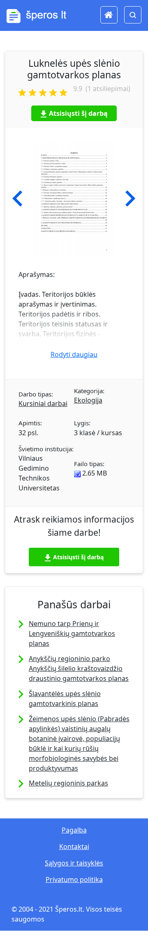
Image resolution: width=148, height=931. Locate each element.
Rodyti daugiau (74, 354)
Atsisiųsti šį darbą (78, 113)
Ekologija (88, 400)
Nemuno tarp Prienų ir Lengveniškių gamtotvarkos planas (72, 633)
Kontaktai (74, 846)
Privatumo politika (74, 879)
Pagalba (74, 830)
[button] (17, 198)
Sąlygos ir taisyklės (74, 863)
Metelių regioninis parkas (68, 783)
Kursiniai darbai (42, 403)
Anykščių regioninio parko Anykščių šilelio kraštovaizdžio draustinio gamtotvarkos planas (79, 668)
